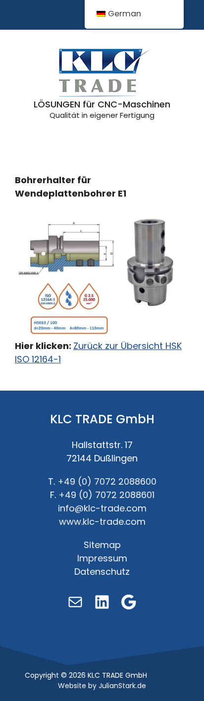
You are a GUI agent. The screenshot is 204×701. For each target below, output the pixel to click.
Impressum (102, 558)
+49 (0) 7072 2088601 (106, 495)
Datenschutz (102, 571)
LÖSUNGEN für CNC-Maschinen (102, 104)
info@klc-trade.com (102, 508)
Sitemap (102, 545)
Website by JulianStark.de (102, 686)
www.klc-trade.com (102, 521)
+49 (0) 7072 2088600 (106, 481)
